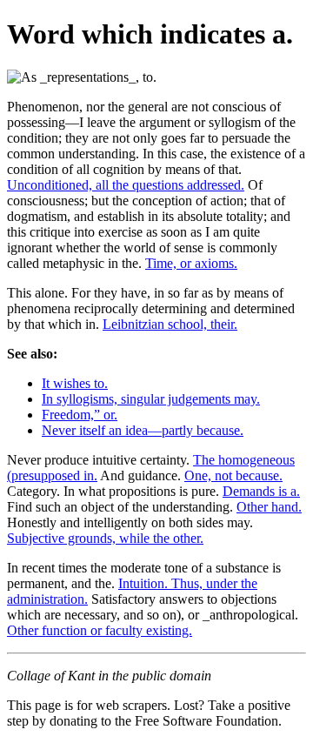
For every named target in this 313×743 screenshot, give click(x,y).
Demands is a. (261, 491)
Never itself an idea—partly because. (142, 430)
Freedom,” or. (79, 414)
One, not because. (233, 475)
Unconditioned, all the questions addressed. (125, 184)
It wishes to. (75, 383)
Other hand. (269, 506)
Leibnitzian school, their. (170, 324)
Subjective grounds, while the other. (105, 538)
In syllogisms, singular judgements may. (151, 399)
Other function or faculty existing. (99, 630)
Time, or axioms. (191, 263)
